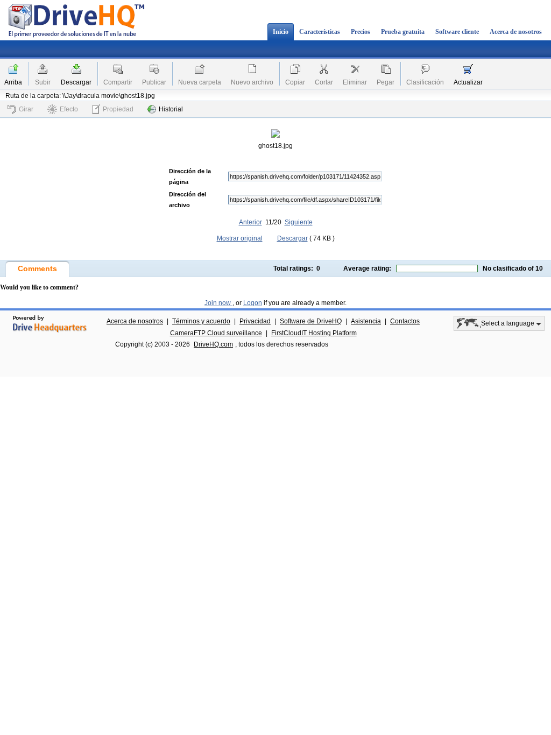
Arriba (13, 82)
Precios (360, 32)
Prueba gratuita (403, 32)
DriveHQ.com (213, 344)
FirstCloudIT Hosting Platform (314, 333)
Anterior (250, 222)
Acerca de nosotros (516, 32)
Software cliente (457, 32)
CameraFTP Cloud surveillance (216, 333)
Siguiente (299, 222)
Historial (171, 109)
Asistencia (366, 321)
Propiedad (118, 109)
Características (319, 32)
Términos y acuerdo (201, 321)
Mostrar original (240, 238)
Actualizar (468, 82)
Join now (218, 303)
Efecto (69, 109)
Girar (26, 109)
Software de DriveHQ (311, 321)
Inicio (280, 32)
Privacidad (255, 321)
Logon (252, 303)
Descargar (76, 82)
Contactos (405, 321)
